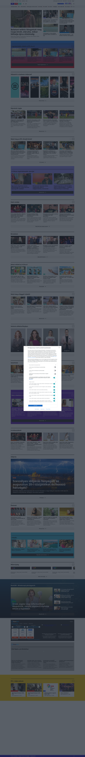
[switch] (54, 367)
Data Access (42, 409)
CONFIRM (35, 405)
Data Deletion (37, 409)
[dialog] (42, 378)
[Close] (59, 348)
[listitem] (42, 364)
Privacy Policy (48, 409)
